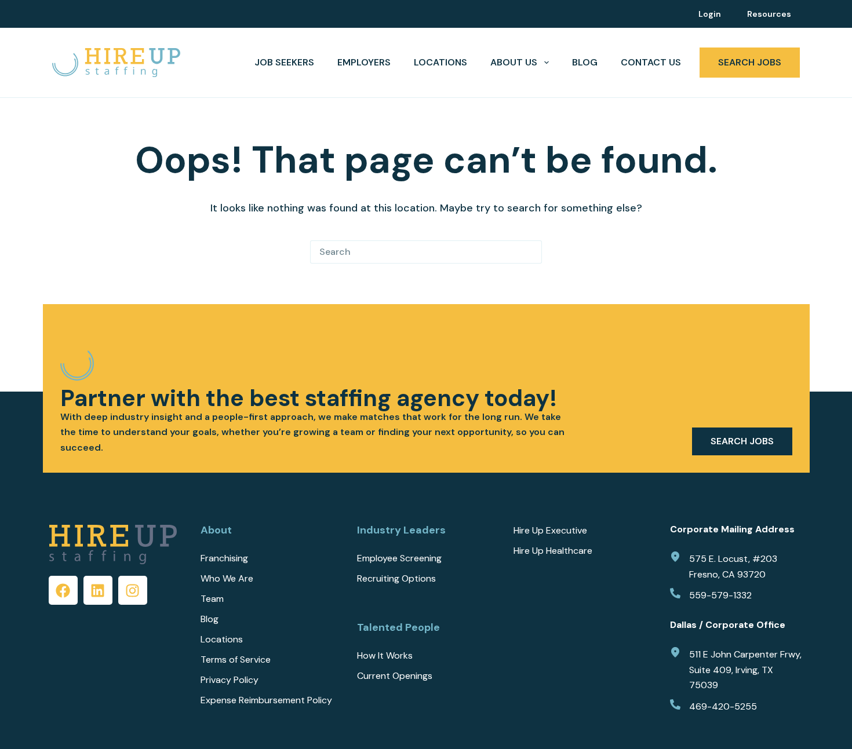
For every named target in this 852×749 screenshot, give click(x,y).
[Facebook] (63, 590)
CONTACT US (651, 62)
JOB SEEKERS (284, 62)
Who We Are (227, 578)
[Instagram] (132, 590)
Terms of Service (236, 660)
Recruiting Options (396, 578)
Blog (585, 62)
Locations (440, 62)
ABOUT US (513, 62)
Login (709, 14)
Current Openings (394, 676)
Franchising (224, 558)
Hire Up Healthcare (553, 551)
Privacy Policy (229, 680)
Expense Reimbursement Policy (266, 700)
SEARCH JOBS (749, 62)
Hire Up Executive (550, 530)
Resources (769, 14)
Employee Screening (399, 558)
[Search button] (530, 252)
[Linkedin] (97, 590)
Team (212, 599)
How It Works (385, 656)
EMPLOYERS (364, 62)
